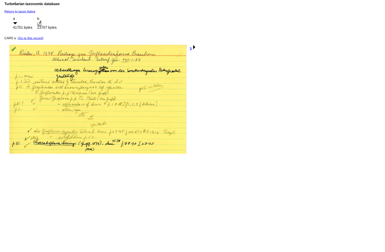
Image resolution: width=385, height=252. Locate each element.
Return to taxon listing (19, 11)
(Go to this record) (30, 38)
